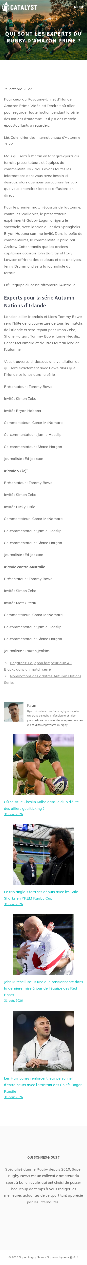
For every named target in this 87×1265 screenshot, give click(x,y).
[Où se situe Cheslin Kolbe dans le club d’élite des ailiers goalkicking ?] (43, 791)
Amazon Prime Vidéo (22, 105)
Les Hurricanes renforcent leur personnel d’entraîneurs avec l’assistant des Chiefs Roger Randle (43, 1085)
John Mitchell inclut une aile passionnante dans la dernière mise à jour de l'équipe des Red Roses (43, 988)
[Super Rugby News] (19, 7)
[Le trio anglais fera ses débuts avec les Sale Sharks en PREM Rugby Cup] (43, 881)
